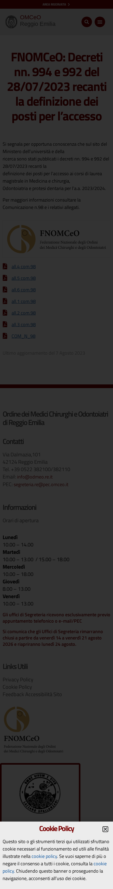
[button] (105, 829)
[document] (56, 444)
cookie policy (44, 856)
